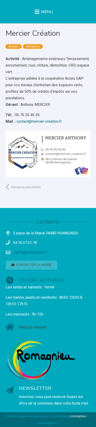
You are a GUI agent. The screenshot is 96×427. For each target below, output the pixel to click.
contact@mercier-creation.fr (39, 121)
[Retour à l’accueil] (12, 327)
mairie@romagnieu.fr (30, 252)
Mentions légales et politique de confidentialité (37, 416)
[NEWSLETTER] (12, 390)
